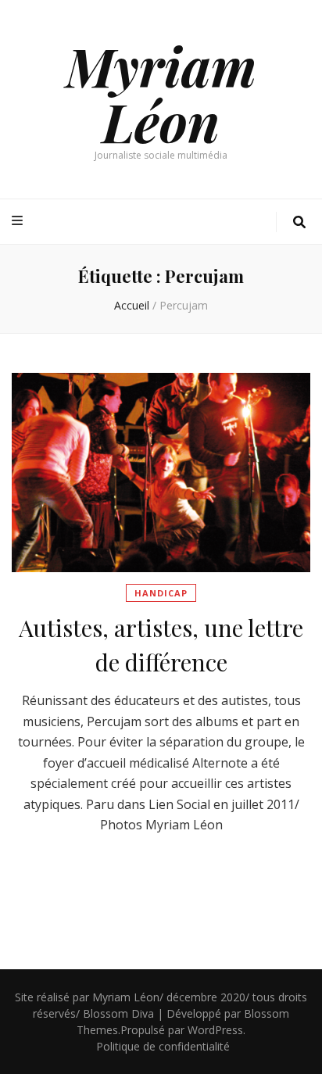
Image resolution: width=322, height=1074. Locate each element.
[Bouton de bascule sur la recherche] (299, 222)
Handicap (161, 593)
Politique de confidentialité (163, 1046)
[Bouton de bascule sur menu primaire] (19, 220)
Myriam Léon (161, 93)
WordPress (215, 1029)
